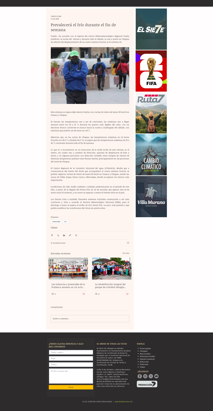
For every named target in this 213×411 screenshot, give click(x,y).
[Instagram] (145, 376)
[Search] (164, 3)
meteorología (56, 222)
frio (65, 222)
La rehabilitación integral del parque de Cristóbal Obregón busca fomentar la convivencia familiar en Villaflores (111, 286)
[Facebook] (140, 376)
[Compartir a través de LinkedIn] (64, 235)
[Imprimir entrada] (76, 235)
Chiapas (54, 227)
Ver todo (126, 253)
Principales (145, 348)
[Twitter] (151, 376)
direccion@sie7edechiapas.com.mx (112, 379)
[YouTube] (156, 376)
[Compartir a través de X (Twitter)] (58, 235)
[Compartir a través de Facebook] (52, 235)
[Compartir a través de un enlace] (70, 235)
